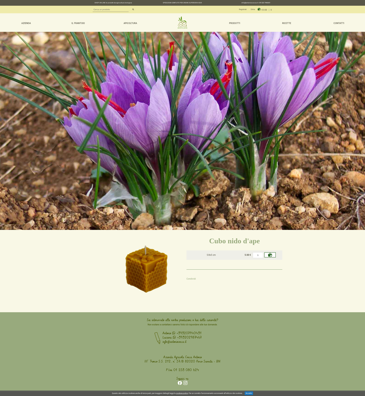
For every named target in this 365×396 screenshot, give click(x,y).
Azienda (26, 23)
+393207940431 (188, 333)
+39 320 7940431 (264, 3)
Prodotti (234, 23)
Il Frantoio (78, 23)
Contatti (338, 23)
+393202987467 (189, 337)
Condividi (191, 278)
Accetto (249, 393)
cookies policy (182, 393)
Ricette (286, 23)
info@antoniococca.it (249, 3)
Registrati (243, 9)
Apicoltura (130, 23)
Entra (253, 9)
